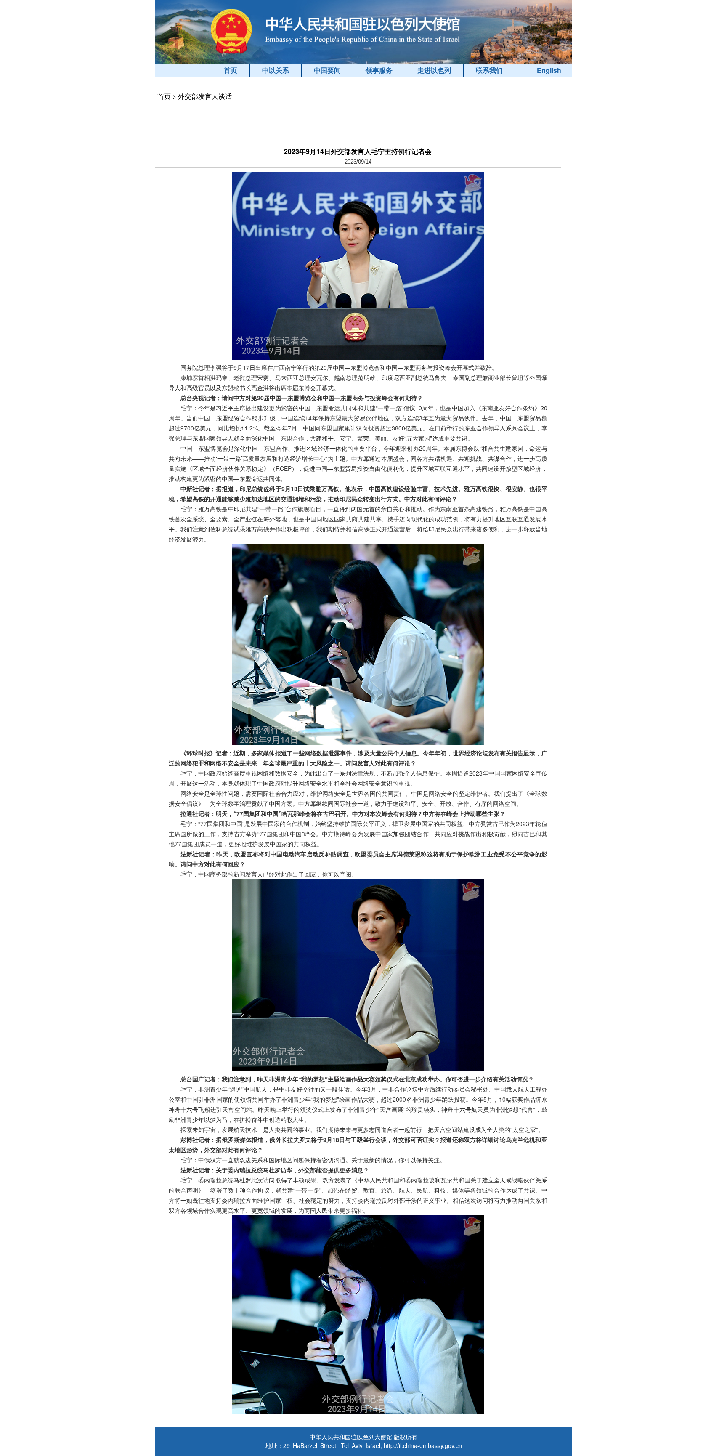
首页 (230, 70)
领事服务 (379, 70)
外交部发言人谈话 (205, 96)
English (549, 70)
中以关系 (275, 70)
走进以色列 (434, 70)
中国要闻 (327, 70)
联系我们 (489, 70)
